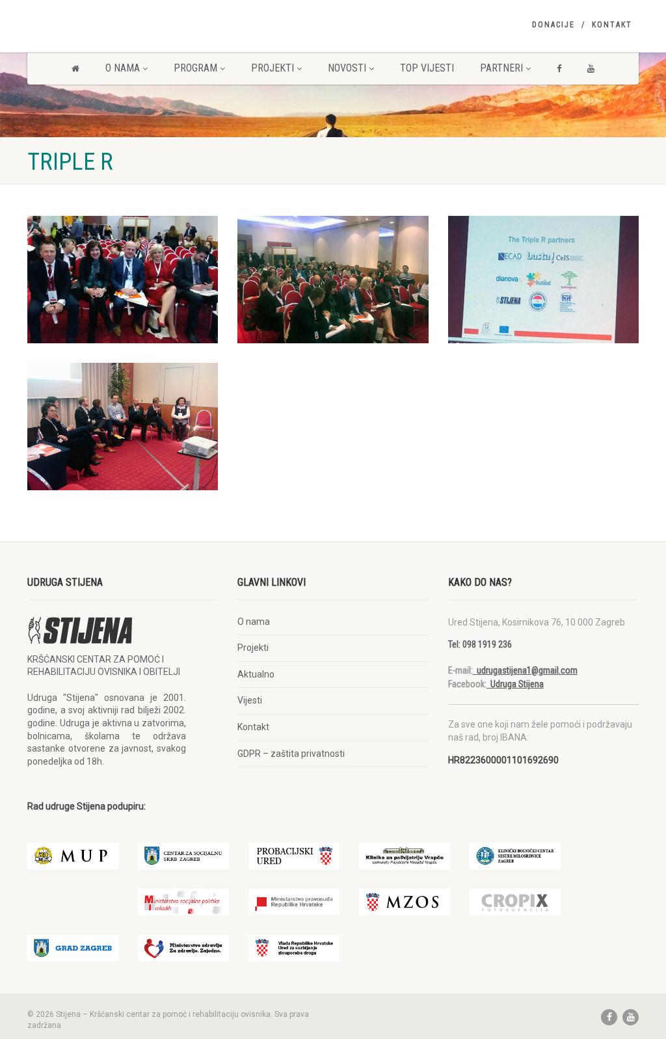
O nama (122, 68)
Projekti (272, 68)
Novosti (347, 68)
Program (195, 68)
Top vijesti (427, 68)
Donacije (553, 24)
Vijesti (249, 700)
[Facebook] (559, 68)
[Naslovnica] (75, 68)
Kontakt (612, 24)
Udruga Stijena (515, 684)
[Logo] (122, 24)
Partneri (501, 68)
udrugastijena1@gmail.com (525, 670)
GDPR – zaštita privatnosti (291, 753)
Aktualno (255, 674)
